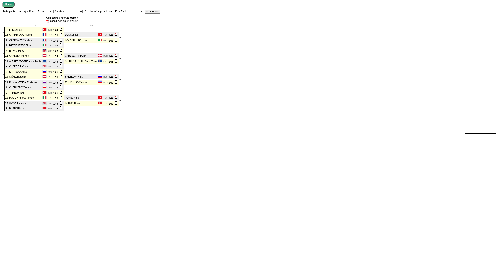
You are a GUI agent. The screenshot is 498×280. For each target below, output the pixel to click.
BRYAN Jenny (16, 51)
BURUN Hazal (72, 103)
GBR (50, 51)
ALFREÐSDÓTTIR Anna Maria (25, 61)
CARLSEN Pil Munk (19, 55)
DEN (50, 56)
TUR (50, 30)
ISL (49, 61)
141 (56, 35)
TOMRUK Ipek (16, 93)
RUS (50, 72)
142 (56, 51)
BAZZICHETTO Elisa (76, 40)
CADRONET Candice (20, 40)
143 (56, 61)
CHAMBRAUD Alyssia (20, 34)
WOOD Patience (17, 103)
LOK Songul (15, 30)
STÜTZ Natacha (17, 76)
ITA (104, 40)
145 (56, 82)
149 (112, 98)
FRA (50, 35)
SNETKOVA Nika (18, 72)
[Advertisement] (480, 74)
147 (56, 87)
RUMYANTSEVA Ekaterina (23, 82)
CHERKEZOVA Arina (76, 82)
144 (56, 30)
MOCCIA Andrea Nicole (21, 97)
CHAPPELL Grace (19, 66)
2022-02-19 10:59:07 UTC (64, 21)
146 (56, 45)
